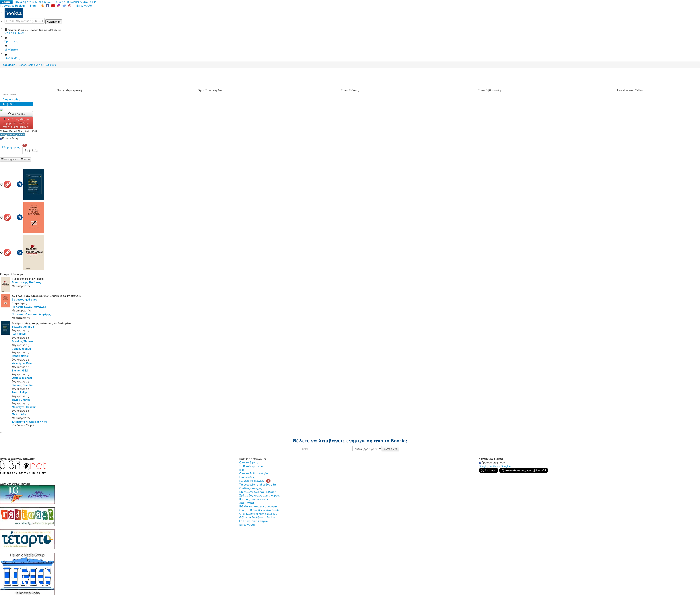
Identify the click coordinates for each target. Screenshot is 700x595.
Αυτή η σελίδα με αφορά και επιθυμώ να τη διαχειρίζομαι (16, 123)
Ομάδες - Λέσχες (250, 488)
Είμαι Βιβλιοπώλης (490, 90)
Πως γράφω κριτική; (70, 90)
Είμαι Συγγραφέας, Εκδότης (257, 492)
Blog (241, 469)
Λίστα (27, 159)
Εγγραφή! (390, 448)
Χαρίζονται (246, 503)
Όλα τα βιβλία (248, 462)
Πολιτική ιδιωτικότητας (254, 521)
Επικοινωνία (84, 5)
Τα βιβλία (9, 104)
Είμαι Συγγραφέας (210, 90)
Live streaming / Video (630, 90)
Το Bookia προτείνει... (253, 466)
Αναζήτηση (54, 22)
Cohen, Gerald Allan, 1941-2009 (37, 65)
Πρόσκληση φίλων (493, 462)
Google (483, 466)
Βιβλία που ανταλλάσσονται (258, 506)
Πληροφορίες (11, 99)
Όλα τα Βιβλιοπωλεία (253, 473)
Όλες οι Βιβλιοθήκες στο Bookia (76, 2)
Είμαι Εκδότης (350, 90)
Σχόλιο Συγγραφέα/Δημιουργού (259, 495)
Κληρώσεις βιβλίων (251, 480)
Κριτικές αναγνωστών (253, 499)
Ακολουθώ (18, 114)
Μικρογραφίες (11, 159)
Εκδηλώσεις (247, 477)
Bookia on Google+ (500, 466)
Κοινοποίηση (10, 138)
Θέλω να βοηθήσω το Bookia (257, 517)
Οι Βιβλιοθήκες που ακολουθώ (258, 513)
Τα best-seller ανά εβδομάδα (257, 484)
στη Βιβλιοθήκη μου (33, 2)
